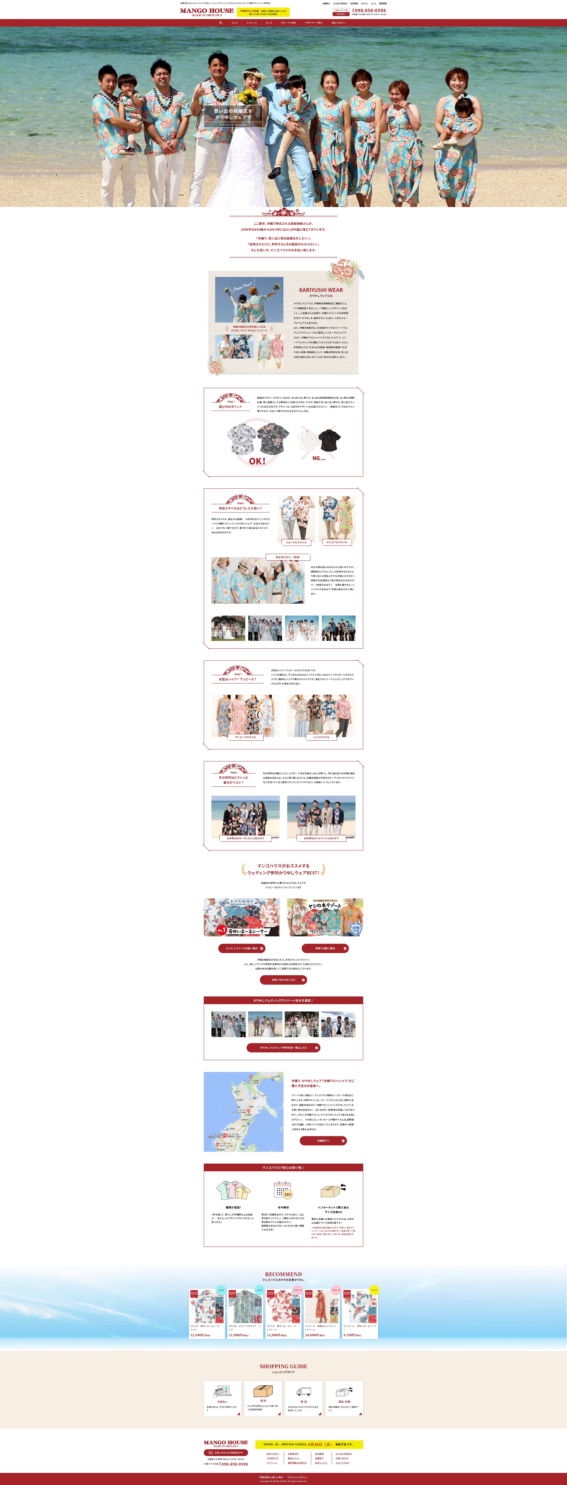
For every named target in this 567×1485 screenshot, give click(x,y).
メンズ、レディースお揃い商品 (242, 948)
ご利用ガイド (273, 1458)
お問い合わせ (342, 1458)
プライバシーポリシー (297, 1477)
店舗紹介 (326, 3)
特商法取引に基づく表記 (271, 1477)
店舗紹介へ (323, 1140)
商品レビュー (294, 1458)
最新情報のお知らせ (297, 1462)
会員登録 (354, 3)
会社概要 (319, 1453)
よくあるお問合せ (340, 3)
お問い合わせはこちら (283, 979)
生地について (321, 1462)
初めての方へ (273, 1453)
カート (373, 3)
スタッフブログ (342, 1462)
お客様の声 (293, 1453)
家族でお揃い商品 (325, 948)
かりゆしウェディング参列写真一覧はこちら (283, 1047)
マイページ (272, 1462)
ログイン (364, 3)
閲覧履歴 (383, 3)
